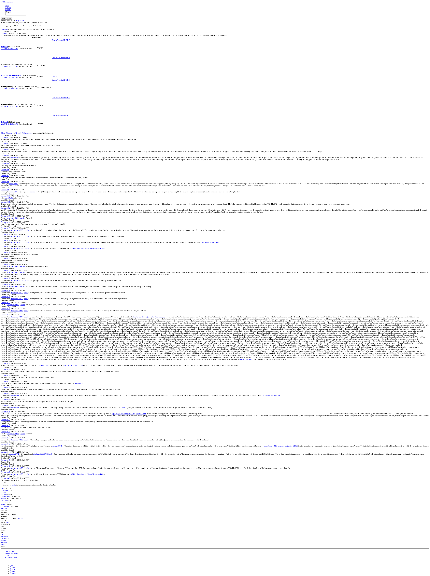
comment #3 (13, 158)
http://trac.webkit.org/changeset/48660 (90, 474)
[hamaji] (6, 530)
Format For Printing (12, 553)
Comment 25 (5, 291)
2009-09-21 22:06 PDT (9, 106)
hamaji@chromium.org (210, 242)
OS (2, 502)
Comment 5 (5, 164)
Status (3, 488)
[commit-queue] (6, 525)
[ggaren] (6, 528)
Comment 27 (5, 303)
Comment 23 (5, 278)
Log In (8, 12)
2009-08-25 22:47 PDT (9, 49)
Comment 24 (5, 285)
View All (18, 133)
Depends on (5, 538)
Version (3, 498)
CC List (3, 520)
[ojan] (6, 532)
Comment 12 (5, 208)
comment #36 (14, 408)
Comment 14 (5, 222)
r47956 (72, 248)
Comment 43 (5, 444)
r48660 (72, 474)
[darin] (6, 526)
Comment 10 (5, 196)
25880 (22, 21)
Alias (3, 544)
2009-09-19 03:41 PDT (9, 89)
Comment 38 (5, 412)
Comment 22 (5, 270)
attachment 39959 (13, 434)
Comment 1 (5, 137)
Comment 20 (5, 258)
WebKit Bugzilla (7, 2)
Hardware (4, 500)
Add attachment (27, 133)
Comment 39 (5, 420)
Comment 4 (5, 155)
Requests (13, 573)
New (7, 6)
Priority (3, 492)
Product (3, 504)
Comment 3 (5, 149)
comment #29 (45, 365)
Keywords (4, 536)
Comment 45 (5, 460)
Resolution (5, 490)
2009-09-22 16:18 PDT (9, 124)
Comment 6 (5, 170)
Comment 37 (5, 406)
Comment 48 (5, 478)
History (20, 518)
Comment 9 (5, 190)
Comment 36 (5, 399)
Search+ (8, 10)
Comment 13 (5, 216)
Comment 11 (5, 202)
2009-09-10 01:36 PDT (9, 66)
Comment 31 (5, 369)
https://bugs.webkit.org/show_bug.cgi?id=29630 (129, 414)
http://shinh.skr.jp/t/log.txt (272, 395)
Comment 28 (5, 309)
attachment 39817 (13, 287)
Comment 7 (5, 176)
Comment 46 (5, 466)
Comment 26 (5, 297)
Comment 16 (5, 234)
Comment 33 (5, 381)
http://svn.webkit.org (246, 359)
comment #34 (14, 395)
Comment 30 (5, 363)
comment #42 (14, 454)
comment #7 (13, 184)
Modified (4, 516)
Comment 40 (5, 426)
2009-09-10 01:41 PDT (9, 77)
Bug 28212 (9, 198)
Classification (5, 496)
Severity (4, 494)
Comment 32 (5, 375)
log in (14, 485)
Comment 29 (5, 315)
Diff (68, 40)
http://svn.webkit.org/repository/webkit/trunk (149, 317)
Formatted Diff (62, 40)
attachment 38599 (13, 218)
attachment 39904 (13, 305)
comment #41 (57, 446)
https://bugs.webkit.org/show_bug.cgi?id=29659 (281, 446)
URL (3, 534)
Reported (4, 33)
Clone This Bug (11, 557)
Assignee (4, 508)
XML (7, 555)
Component (5, 506)
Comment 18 (5, 246)
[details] (22, 218)
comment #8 (13, 192)
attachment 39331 (13, 272)
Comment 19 (5, 252)
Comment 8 (5, 182)
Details (54, 40)
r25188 (124, 408)
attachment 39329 (13, 266)
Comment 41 (5, 432)
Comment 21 (5, 264)
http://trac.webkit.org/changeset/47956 (90, 248)
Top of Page (9, 551)
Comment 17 (5, 240)
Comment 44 (5, 452)
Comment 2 (5, 143)
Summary (4, 29)
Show (8, 522)
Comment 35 (5, 393)
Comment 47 (5, 472)
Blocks (3, 540)
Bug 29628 (79, 383)
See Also (4, 542)
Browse (8, 8)
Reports (12, 571)
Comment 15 (5, 228)
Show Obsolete (6, 133)
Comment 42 (5, 438)
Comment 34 (5, 387)
